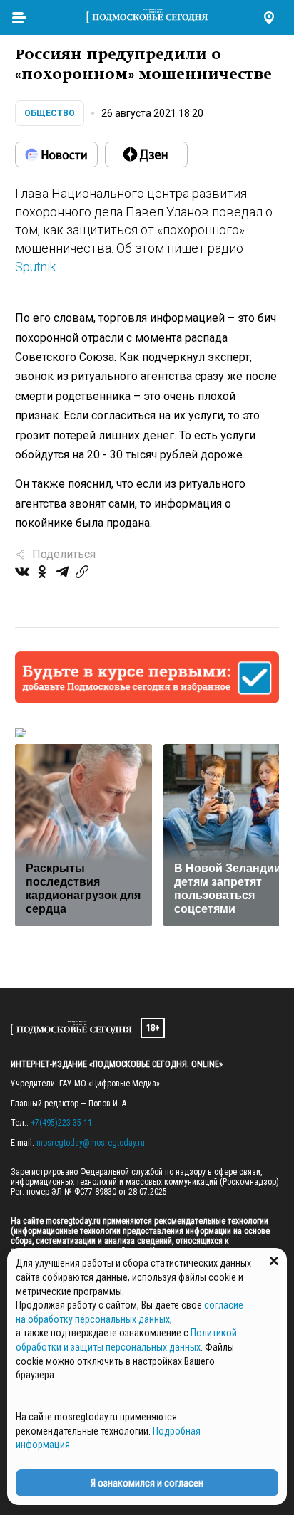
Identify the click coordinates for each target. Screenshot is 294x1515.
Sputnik (35, 266)
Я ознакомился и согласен (147, 1483)
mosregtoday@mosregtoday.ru (90, 1143)
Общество (49, 113)
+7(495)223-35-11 (61, 1123)
